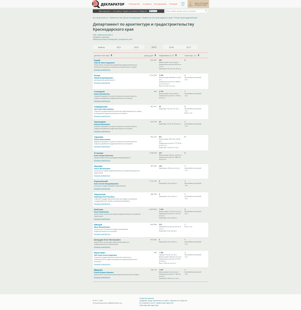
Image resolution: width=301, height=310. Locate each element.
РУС (182, 5)
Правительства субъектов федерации (125, 18)
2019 (153, 47)
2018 (171, 47)
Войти (197, 3)
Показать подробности (102, 70)
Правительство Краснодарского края (157, 18)
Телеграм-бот (134, 4)
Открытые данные (146, 298)
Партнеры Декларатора (148, 305)
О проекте (147, 4)
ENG (183, 3)
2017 (188, 47)
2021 (119, 47)
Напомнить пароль (201, 5)
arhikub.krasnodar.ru (105, 35)
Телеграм (173, 4)
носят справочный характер (162, 303)
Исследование (160, 4)
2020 (136, 47)
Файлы (101, 47)
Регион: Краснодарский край (185, 18)
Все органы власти (100, 18)
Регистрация (204, 3)
